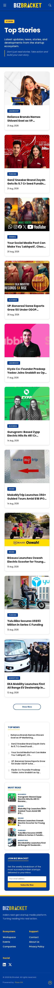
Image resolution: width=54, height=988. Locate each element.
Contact (34, 937)
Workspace (9, 937)
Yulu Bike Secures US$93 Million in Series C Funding (25, 623)
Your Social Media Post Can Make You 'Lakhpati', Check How (26, 246)
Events (6, 941)
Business (13, 300)
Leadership (14, 111)
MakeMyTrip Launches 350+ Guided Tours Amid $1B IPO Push (26, 498)
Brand (12, 489)
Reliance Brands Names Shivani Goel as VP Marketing (23, 120)
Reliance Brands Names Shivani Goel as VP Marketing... (27, 736)
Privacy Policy (36, 946)
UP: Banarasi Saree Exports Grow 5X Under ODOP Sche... (28, 762)
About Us (34, 941)
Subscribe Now (27, 885)
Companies (9, 946)
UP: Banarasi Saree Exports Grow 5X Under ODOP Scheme (25, 309)
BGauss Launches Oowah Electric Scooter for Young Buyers (25, 561)
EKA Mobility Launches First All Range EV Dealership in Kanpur (26, 687)
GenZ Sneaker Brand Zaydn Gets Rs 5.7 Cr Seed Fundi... (28, 745)
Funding (12, 174)
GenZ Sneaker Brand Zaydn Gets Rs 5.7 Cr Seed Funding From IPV (26, 183)
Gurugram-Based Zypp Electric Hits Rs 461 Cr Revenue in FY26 (23, 435)
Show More (27, 707)
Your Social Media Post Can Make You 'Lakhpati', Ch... (28, 753)
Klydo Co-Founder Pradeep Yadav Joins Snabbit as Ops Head (26, 372)
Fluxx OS (19, 982)
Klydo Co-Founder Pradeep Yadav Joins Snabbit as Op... (26, 771)
